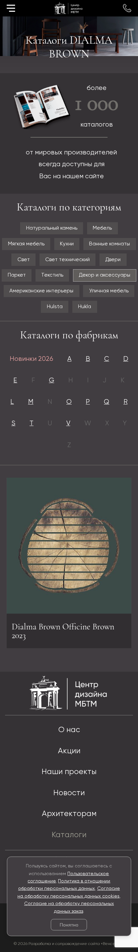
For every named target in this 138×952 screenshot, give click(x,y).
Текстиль (52, 275)
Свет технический (67, 259)
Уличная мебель (109, 290)
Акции (69, 751)
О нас (69, 730)
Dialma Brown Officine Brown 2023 (63, 630)
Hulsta (55, 306)
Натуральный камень (51, 228)
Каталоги (69, 835)
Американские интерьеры (41, 290)
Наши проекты (69, 772)
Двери (113, 259)
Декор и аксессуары (104, 275)
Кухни (67, 243)
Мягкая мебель (26, 243)
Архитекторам (69, 814)
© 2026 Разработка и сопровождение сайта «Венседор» (69, 944)
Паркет (17, 275)
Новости (69, 793)
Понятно (69, 924)
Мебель (102, 228)
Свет (23, 259)
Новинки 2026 (31, 359)
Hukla (84, 306)
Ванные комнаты (109, 243)
